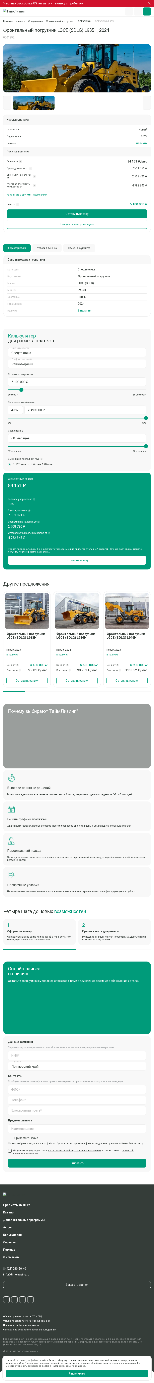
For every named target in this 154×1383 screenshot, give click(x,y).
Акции (7, 1227)
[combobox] (77, 352)
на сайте (31, 936)
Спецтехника (35, 21)
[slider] (21, 390)
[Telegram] (6, 1299)
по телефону (49, 936)
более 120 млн (43, 464)
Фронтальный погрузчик (60, 21)
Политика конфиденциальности (21, 1325)
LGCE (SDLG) (84, 21)
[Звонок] (138, 11)
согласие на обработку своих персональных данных (106, 1363)
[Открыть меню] (147, 11)
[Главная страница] (16, 11)
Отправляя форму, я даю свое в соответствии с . (73, 1151)
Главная (8, 21)
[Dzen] (30, 1299)
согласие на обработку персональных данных (74, 1150)
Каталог (20, 21)
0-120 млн (19, 464)
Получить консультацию (77, 224)
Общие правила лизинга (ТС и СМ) (22, 1316)
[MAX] (22, 1299)
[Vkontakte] (14, 1299)
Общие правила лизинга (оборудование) (26, 1321)
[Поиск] (129, 11)
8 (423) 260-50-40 (14, 1268)
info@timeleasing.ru (16, 1274)
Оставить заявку (77, 213)
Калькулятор (12, 1234)
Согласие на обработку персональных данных (29, 1329)
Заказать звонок (77, 1284)
